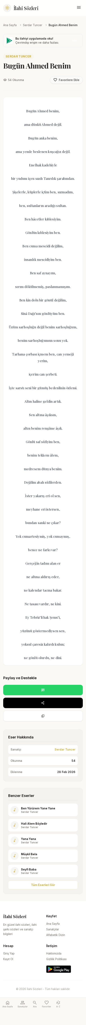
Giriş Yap (9, 953)
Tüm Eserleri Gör (43, 885)
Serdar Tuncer (32, 25)
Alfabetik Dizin (55, 935)
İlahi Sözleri (26, 8)
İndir (74, 40)
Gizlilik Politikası (56, 959)
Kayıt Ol (8, 959)
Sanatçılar (52, 929)
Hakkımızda (53, 953)
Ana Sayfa (10, 25)
